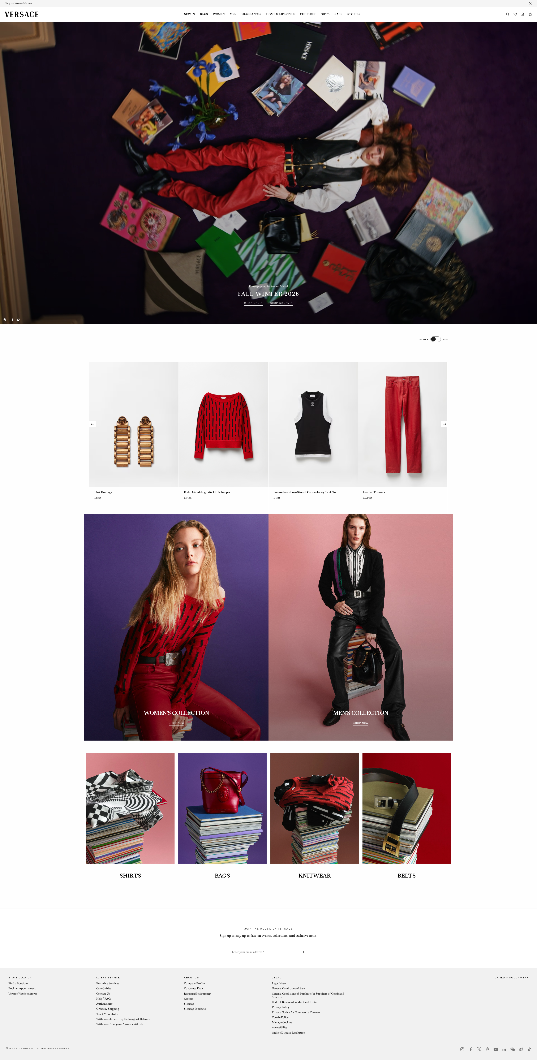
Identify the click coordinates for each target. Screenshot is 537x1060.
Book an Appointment (22, 988)
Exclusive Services (107, 983)
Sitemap (189, 1003)
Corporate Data (193, 988)
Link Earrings (282, 492)
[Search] (507, 14)
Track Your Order (107, 1014)
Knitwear (314, 875)
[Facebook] (470, 1049)
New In (189, 14)
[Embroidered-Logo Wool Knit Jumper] (402, 424)
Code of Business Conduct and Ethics (294, 1002)
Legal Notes (279, 983)
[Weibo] (521, 1049)
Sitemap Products (195, 1009)
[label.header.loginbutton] (522, 14)
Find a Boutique (18, 983)
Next (444, 424)
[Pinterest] (487, 1049)
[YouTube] (495, 1049)
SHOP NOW (176, 722)
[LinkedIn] (504, 1049)
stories (353, 14)
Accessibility (280, 1027)
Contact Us (103, 993)
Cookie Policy (280, 1017)
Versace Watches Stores (22, 993)
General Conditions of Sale (288, 988)
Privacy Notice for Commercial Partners (296, 1012)
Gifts (325, 14)
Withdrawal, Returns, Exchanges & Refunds (123, 1019)
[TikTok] (529, 1049)
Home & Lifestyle (280, 14)
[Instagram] (462, 1049)
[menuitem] (189, 14)
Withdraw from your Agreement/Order (120, 1024)
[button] (530, 14)
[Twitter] (479, 1049)
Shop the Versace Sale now (18, 3)
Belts (407, 875)
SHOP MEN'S (253, 303)
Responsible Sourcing (197, 993)
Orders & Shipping (107, 1009)
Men (233, 14)
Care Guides (103, 988)
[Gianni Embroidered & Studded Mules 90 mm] (223, 424)
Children (308, 14)
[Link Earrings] (313, 424)
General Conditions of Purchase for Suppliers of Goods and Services (308, 995)
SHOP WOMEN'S (281, 303)
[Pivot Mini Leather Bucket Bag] (134, 424)
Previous (92, 424)
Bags (204, 14)
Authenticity (104, 1003)
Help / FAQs (103, 998)
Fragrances (251, 14)
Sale (338, 14)
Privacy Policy (280, 1007)
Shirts (130, 875)
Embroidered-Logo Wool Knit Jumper (386, 492)
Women (219, 14)
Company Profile (194, 983)
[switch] (434, 339)
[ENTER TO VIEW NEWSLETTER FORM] (303, 952)
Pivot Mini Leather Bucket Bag (113, 492)
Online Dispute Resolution (288, 1032)
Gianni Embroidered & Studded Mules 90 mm (212, 492)
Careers (188, 998)
